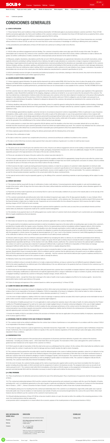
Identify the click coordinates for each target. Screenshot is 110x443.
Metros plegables (58, 9)
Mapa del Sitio (33, 440)
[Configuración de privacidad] (3, 440)
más (93, 9)
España (100, 2)
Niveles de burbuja (10, 9)
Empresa (8, 419)
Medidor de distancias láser (45, 9)
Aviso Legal (24, 440)
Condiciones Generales (12, 440)
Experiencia (37, 5)
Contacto (8, 426)
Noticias (8, 423)
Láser (35, 9)
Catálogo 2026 (76, 418)
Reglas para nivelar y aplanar (24, 9)
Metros (66, 9)
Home (7, 16)
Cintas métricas (74, 9)
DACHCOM (101, 440)
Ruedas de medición (85, 9)
